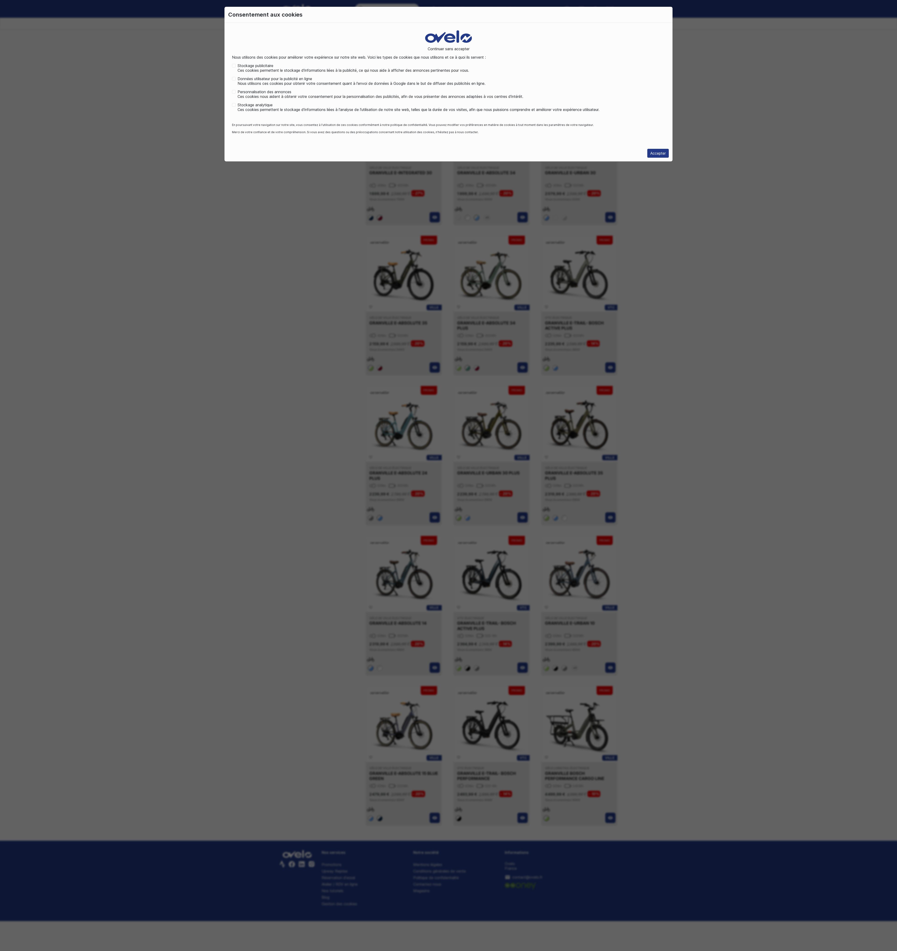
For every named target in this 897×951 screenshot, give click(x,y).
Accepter (658, 153)
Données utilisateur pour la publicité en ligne (275, 78)
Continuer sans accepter (449, 48)
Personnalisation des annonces (264, 91)
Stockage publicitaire (255, 65)
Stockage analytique (255, 105)
